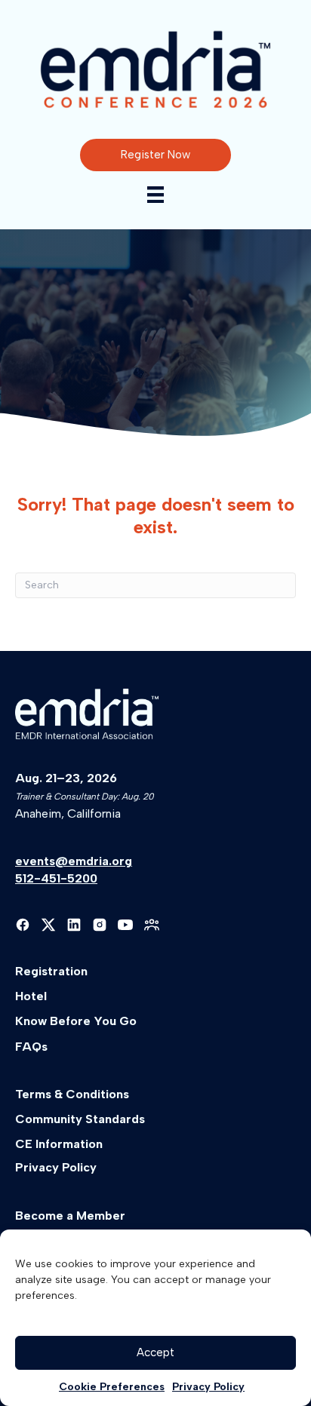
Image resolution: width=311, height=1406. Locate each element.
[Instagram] (99, 924)
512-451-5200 (56, 878)
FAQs (31, 1046)
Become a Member (70, 1215)
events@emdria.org (73, 861)
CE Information (59, 1144)
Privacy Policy (208, 1386)
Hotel (31, 996)
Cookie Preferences (112, 1386)
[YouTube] (125, 924)
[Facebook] (22, 924)
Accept (155, 1352)
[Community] (151, 924)
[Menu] (155, 195)
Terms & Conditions (72, 1094)
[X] (48, 924)
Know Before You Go (76, 1021)
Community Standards (80, 1119)
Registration (51, 971)
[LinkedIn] (74, 924)
